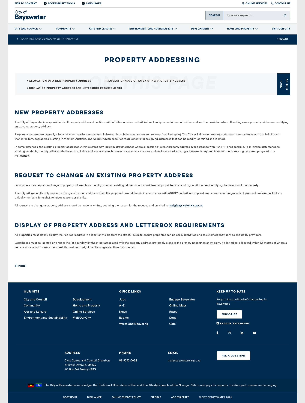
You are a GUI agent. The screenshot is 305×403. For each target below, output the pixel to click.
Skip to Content (26, 3)
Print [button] (22, 266)
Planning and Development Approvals (49, 39)
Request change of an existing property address (146, 81)
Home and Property (240, 29)
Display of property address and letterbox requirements (75, 88)
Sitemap (156, 397)
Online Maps (178, 305)
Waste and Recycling (133, 324)
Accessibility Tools (61, 3)
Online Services (256, 3)
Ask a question (233, 356)
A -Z (122, 305)
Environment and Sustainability (151, 29)
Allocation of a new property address (60, 81)
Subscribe (229, 314)
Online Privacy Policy (126, 397)
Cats (172, 324)
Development (200, 29)
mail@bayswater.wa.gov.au (186, 205)
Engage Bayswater (182, 299)
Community (63, 29)
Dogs (172, 317)
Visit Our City (281, 29)
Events (124, 317)
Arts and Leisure (100, 29)
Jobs (122, 299)
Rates (173, 311)
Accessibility (180, 397)
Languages (93, 3)
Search (214, 15)
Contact (282, 39)
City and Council (26, 29)
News (123, 311)
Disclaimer (94, 397)
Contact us (282, 3)
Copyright (70, 397)
